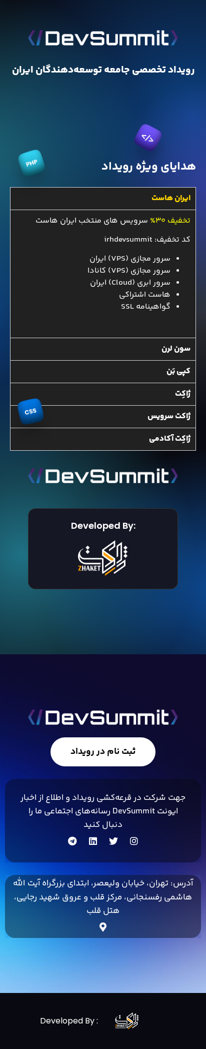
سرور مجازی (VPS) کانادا (129, 271)
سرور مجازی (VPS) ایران (129, 259)
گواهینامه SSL (145, 307)
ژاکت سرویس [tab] (169, 416)
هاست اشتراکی (144, 295)
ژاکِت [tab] (182, 394)
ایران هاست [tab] (171, 198)
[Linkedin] (93, 841)
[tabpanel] (103, 274)
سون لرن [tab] (176, 349)
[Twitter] (113, 841)
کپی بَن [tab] (178, 371)
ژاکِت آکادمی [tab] (169, 439)
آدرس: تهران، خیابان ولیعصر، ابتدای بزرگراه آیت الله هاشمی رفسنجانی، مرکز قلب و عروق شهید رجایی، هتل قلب (103, 897)
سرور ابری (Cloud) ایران (130, 283)
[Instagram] (134, 841)
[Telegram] (73, 841)
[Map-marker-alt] (103, 927)
